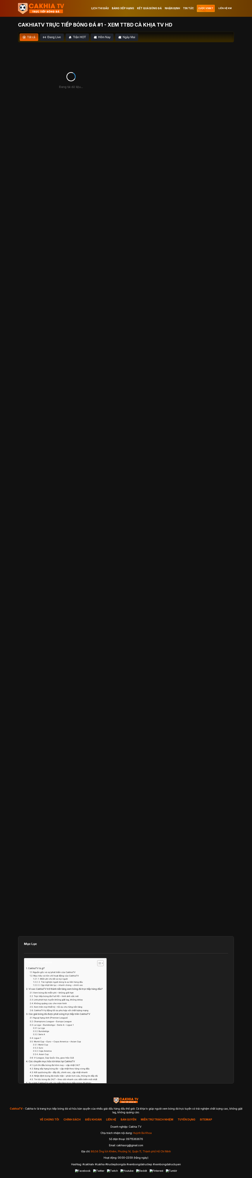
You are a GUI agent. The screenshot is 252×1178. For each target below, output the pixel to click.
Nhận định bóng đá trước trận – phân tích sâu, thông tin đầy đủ (66, 1076)
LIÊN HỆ (111, 1119)
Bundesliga (44, 1031)
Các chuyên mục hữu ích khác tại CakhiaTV (52, 1061)
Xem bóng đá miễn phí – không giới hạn (53, 992)
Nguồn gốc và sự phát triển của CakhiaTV (54, 972)
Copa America (45, 1051)
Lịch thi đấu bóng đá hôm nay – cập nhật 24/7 (56, 1065)
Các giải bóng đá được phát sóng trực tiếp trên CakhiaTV (59, 1014)
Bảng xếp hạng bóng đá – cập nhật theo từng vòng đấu (61, 1068)
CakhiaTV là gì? (36, 968)
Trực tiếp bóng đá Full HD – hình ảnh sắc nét (56, 996)
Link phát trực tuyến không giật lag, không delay (58, 999)
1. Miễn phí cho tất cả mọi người (53, 979)
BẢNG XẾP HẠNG (123, 8)
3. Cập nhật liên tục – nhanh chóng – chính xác (60, 985)
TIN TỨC (188, 8)
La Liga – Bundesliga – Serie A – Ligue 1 (54, 1025)
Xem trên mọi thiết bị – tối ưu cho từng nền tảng (58, 1007)
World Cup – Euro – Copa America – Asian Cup (57, 1041)
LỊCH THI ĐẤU (100, 8)
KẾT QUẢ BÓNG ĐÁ (149, 8)
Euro (41, 1048)
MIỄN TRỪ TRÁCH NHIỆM (157, 1119)
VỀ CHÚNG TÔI (49, 1119)
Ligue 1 (37, 1038)
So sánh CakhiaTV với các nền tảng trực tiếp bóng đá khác (60, 1083)
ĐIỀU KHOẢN (93, 1119)
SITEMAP (206, 1119)
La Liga (41, 1028)
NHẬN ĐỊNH (172, 8)
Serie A (41, 1034)
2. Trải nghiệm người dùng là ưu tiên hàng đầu (61, 982)
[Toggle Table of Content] (98, 963)
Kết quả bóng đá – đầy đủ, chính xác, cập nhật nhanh (61, 1072)
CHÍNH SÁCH (72, 1119)
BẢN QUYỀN (128, 1119)
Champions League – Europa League (53, 1021)
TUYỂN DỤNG (186, 1119)
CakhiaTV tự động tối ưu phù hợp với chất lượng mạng (61, 1010)
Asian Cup (44, 1054)
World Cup (43, 1045)
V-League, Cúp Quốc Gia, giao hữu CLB (54, 1057)
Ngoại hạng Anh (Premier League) (50, 1017)
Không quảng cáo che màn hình (50, 1003)
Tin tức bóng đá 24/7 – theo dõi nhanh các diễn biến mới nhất (65, 1079)
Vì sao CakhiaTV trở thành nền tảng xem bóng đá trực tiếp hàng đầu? (66, 989)
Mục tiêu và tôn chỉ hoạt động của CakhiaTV (56, 975)
